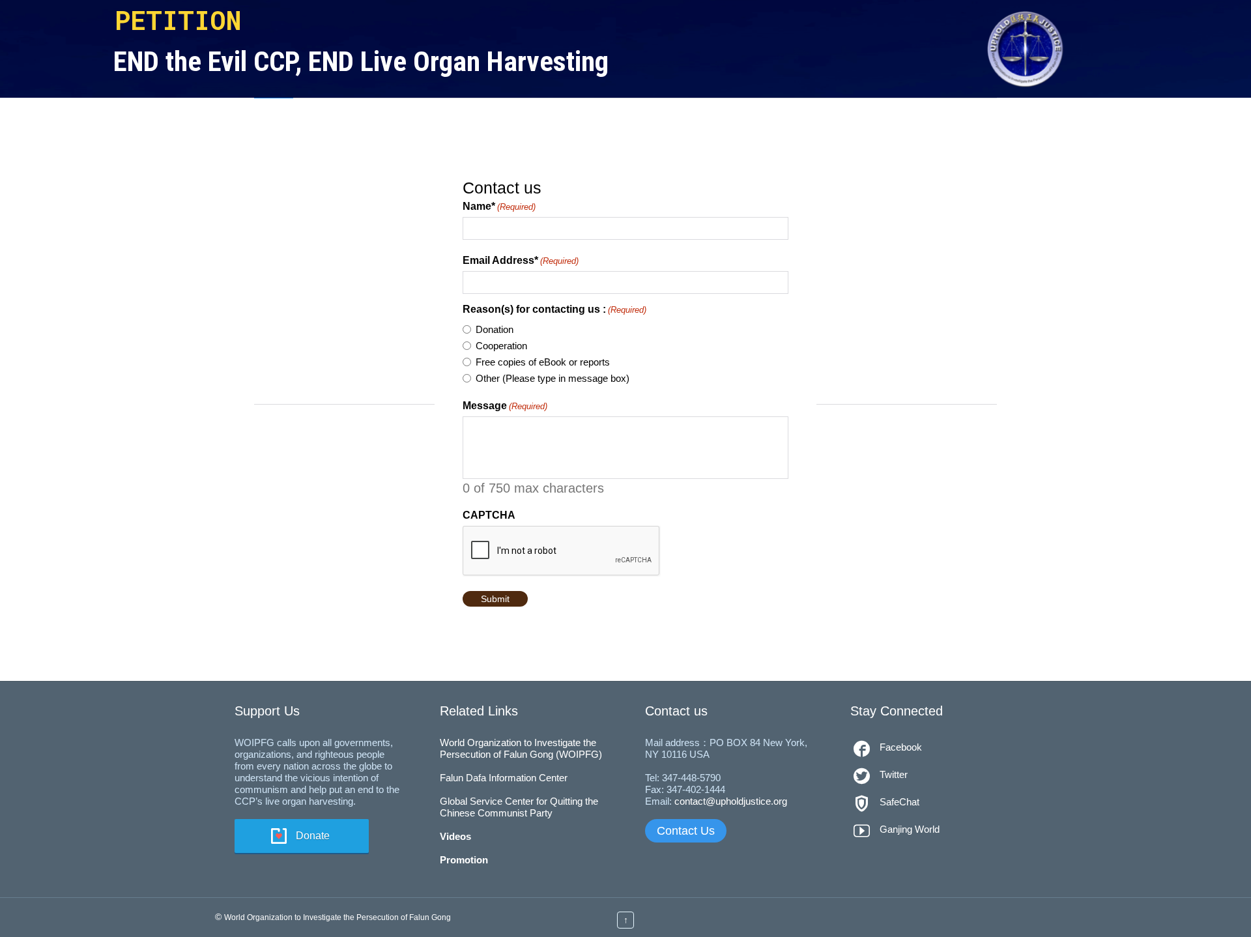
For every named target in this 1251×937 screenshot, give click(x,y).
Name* (499, 206)
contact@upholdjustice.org (730, 801)
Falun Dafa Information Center (504, 777)
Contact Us (686, 830)
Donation (494, 329)
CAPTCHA (489, 515)
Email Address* (521, 260)
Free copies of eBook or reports (543, 362)
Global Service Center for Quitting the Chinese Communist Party (519, 807)
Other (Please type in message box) (552, 378)
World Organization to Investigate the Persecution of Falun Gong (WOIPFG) (521, 748)
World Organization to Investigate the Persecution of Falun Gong (337, 917)
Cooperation (501, 346)
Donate (313, 835)
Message (505, 406)
